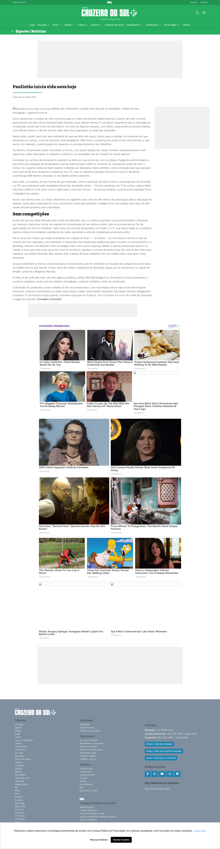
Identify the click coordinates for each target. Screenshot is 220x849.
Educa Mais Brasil (23, 759)
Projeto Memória (87, 727)
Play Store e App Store (157, 788)
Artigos (18, 731)
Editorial (18, 768)
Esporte (95, 25)
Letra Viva (19, 781)
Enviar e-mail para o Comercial (161, 758)
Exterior (18, 772)
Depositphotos (86, 784)
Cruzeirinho (20, 749)
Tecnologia (20, 819)
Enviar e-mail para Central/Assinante (164, 751)
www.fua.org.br (86, 807)
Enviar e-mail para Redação (159, 744)
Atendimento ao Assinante (91, 743)
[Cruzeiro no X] (169, 774)
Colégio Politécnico (88, 810)
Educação (19, 756)
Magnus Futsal (21, 784)
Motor (17, 790)
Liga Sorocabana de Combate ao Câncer (98, 816)
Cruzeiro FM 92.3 (87, 775)
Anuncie (194, 2)
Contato (203, 2)
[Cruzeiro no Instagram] (154, 774)
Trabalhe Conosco (88, 759)
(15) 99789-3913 (164, 730)
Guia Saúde (20, 775)
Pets (17, 794)
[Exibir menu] (204, 12)
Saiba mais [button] (200, 830)
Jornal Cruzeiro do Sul (110, 12)
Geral (55, 25)
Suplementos (133, 25)
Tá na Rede (20, 816)
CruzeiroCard (86, 772)
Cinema (18, 743)
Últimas (186, 25)
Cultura (81, 25)
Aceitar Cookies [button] (121, 839)
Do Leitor (19, 753)
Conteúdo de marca (114, 25)
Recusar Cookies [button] (99, 839)
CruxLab (83, 778)
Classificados (152, 25)
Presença (19, 809)
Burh (82, 787)
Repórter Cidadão (88, 756)
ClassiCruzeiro (86, 768)
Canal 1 (18, 737)
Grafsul (83, 781)
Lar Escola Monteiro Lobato (92, 813)
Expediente (85, 724)
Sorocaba (42, 25)
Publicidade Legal (88, 753)
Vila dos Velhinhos (88, 820)
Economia (19, 765)
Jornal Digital (170, 25)
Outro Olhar (20, 806)
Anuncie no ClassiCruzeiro (91, 749)
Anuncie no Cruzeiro (89, 746)
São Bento (19, 812)
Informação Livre (22, 778)
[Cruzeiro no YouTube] (162, 774)
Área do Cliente (19, 2)
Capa (32, 25)
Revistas (19, 800)
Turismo (18, 822)
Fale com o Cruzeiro (89, 740)
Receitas (19, 797)
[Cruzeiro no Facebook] (148, 774)
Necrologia (20, 803)
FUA (82, 799)
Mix (16, 787)
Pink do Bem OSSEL (88, 790)
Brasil (17, 734)
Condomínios (21, 746)
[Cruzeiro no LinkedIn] (177, 774)
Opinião (68, 25)
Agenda (18, 727)
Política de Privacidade (90, 731)
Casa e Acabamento (24, 740)
